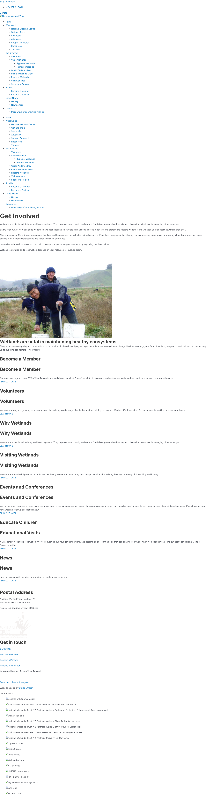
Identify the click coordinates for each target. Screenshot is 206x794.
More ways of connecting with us (27, 112)
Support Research (20, 42)
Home (8, 21)
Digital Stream (26, 688)
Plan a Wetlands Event (22, 73)
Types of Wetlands (26, 63)
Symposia (16, 35)
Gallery (14, 101)
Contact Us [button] (11, 108)
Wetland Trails (18, 32)
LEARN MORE (6, 413)
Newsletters (17, 105)
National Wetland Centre (23, 28)
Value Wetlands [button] (18, 59)
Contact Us (5, 649)
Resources (16, 46)
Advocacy (16, 39)
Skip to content (7, 1)
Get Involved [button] (12, 53)
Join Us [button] (9, 87)
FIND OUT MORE (8, 381)
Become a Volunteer (10, 665)
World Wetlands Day (21, 70)
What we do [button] (11, 25)
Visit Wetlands (18, 80)
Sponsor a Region (20, 84)
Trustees (15, 49)
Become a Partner (20, 94)
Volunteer (16, 56)
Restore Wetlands (20, 77)
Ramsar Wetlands (25, 66)
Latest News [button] (12, 98)
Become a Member (20, 91)
